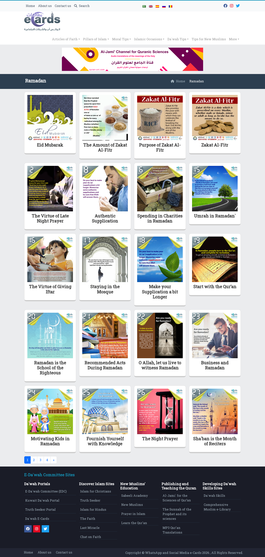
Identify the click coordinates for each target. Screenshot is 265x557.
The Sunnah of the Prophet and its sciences (177, 514)
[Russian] (164, 6)
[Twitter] (238, 5)
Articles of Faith (65, 39)
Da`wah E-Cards (37, 519)
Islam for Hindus (93, 509)
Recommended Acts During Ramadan (105, 365)
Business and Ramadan (215, 365)
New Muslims (132, 505)
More (233, 39)
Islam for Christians (95, 491)
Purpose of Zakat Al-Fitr (160, 147)
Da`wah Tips (176, 39)
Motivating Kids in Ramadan (50, 441)
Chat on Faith (90, 537)
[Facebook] (225, 5)
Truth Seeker (90, 500)
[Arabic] (144, 6)
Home (30, 6)
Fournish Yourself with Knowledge (105, 441)
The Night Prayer (160, 438)
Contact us (63, 6)
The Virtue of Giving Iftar (50, 289)
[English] (150, 6)
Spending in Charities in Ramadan (160, 218)
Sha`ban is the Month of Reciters (215, 441)
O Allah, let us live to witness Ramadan (160, 365)
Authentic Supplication (105, 218)
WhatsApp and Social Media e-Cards (173, 553)
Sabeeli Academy (134, 495)
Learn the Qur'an (134, 523)
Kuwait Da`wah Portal (42, 500)
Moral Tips (120, 39)
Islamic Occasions (148, 39)
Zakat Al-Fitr (214, 145)
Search (84, 6)
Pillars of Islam (95, 39)
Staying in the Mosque (105, 289)
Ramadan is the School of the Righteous (50, 368)
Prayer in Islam (133, 514)
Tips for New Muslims (209, 39)
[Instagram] (232, 5)
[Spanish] (157, 6)
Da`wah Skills (214, 495)
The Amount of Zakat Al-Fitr (105, 147)
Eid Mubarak (50, 145)
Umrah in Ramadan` (215, 216)
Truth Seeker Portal (40, 509)
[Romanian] (170, 6)
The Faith (87, 519)
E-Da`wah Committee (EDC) (46, 491)
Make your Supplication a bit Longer (160, 292)
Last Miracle (90, 528)
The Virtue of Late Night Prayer (50, 218)
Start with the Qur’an (214, 286)
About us (45, 6)
